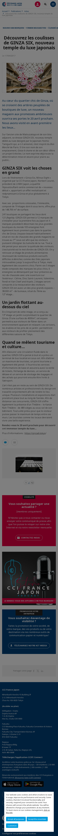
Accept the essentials (37, 819)
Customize (12, 825)
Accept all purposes (16, 819)
